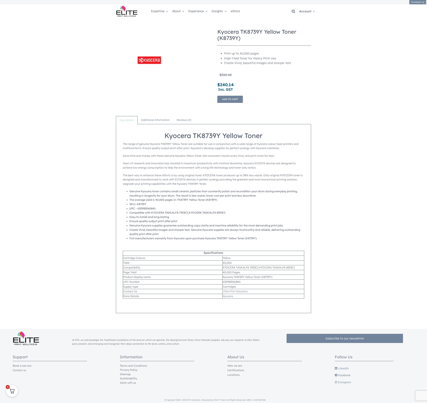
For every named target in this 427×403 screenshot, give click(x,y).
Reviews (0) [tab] (184, 120)
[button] (293, 11)
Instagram (344, 382)
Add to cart (230, 99)
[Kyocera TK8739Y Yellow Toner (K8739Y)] (149, 60)
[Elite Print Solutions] (127, 7)
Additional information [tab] (155, 120)
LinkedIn (343, 368)
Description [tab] (127, 120)
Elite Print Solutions (235, 291)
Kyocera (228, 296)
